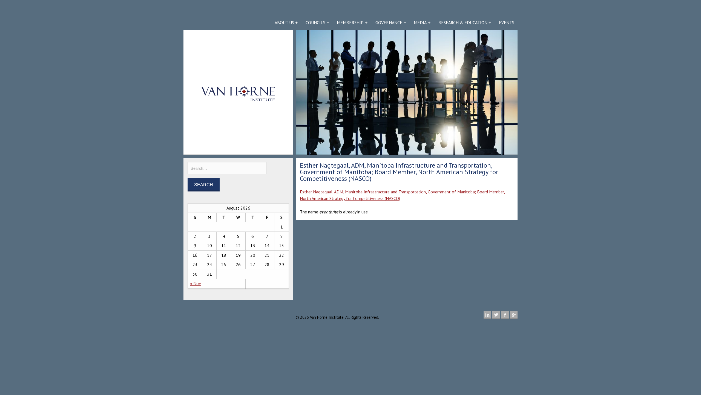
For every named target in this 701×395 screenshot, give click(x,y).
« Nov (195, 283)
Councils (315, 22)
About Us (284, 22)
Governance (388, 22)
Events (506, 22)
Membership (350, 22)
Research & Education (462, 22)
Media (420, 22)
